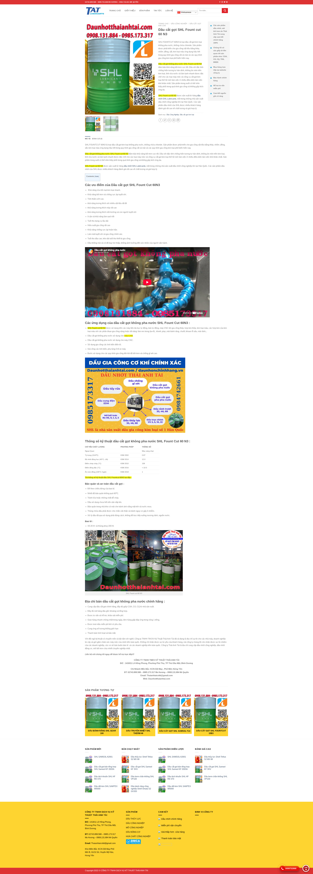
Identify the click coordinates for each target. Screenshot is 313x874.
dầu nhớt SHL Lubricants (134, 166)
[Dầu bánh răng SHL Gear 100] (102, 712)
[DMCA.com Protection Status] (134, 841)
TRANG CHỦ (115, 10)
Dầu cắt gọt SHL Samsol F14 (174, 731)
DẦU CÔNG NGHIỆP (135, 823)
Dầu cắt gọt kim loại (187, 115)
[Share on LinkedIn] (178, 120)
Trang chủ (163, 24)
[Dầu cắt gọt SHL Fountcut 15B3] (211, 712)
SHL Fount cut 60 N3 (167, 96)
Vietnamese (185, 12)
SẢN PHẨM (144, 10)
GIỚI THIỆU (129, 10)
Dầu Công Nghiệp (179, 24)
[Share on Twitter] (165, 120)
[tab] (87, 138)
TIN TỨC (158, 10)
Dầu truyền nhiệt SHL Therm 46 (138, 732)
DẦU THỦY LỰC (133, 819)
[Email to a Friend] (169, 120)
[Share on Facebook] (161, 120)
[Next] (150, 68)
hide (96, 176)
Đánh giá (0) (97, 139)
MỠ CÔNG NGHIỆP (135, 828)
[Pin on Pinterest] (174, 120)
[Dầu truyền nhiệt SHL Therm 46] (138, 712)
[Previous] (89, 68)
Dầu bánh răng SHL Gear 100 (102, 732)
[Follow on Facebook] (220, 2)
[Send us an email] (227, 2)
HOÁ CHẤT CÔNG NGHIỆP (138, 836)
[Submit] (225, 10)
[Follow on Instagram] (222, 2)
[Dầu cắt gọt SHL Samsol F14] (175, 712)
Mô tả (87, 139)
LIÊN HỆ (169, 10)
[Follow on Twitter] (224, 2)
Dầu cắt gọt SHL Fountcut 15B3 (211, 732)
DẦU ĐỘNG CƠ (133, 832)
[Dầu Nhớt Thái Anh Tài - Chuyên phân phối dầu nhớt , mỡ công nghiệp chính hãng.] (95, 10)
